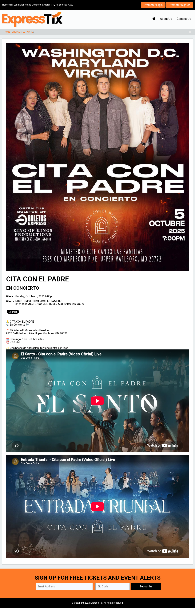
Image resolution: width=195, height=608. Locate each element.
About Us (166, 19)
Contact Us (184, 19)
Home (7, 31)
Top (187, 588)
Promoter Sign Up (179, 4)
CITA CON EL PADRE (22, 31)
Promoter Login (153, 4)
